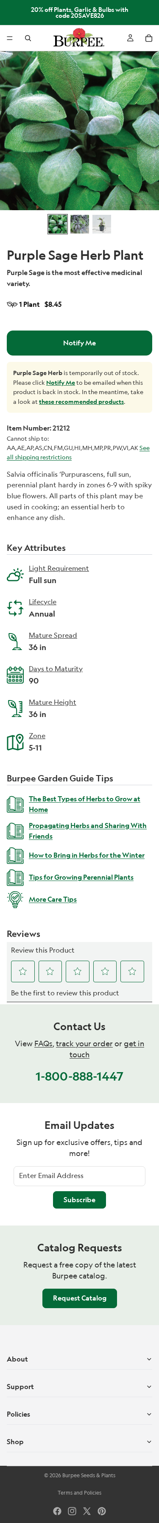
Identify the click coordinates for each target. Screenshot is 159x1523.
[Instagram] (72, 1511)
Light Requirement (59, 569)
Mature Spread (53, 636)
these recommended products (81, 401)
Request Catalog (79, 1298)
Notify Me (79, 343)
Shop (15, 1441)
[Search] (28, 38)
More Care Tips (53, 899)
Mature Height (52, 703)
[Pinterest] (102, 1511)
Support (20, 1386)
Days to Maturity (56, 669)
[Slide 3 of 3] (101, 224)
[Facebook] (57, 1511)
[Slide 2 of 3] (79, 224)
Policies (18, 1414)
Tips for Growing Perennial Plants (81, 877)
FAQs (43, 1043)
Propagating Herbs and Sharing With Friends (88, 831)
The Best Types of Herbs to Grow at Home (84, 804)
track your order (84, 1043)
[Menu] (10, 38)
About (17, 1359)
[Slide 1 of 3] (57, 224)
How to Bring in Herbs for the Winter (87, 855)
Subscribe (79, 1199)
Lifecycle (42, 603)
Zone (37, 736)
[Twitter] (87, 1511)
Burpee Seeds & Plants (88, 1475)
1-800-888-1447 (79, 1076)
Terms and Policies (79, 1493)
